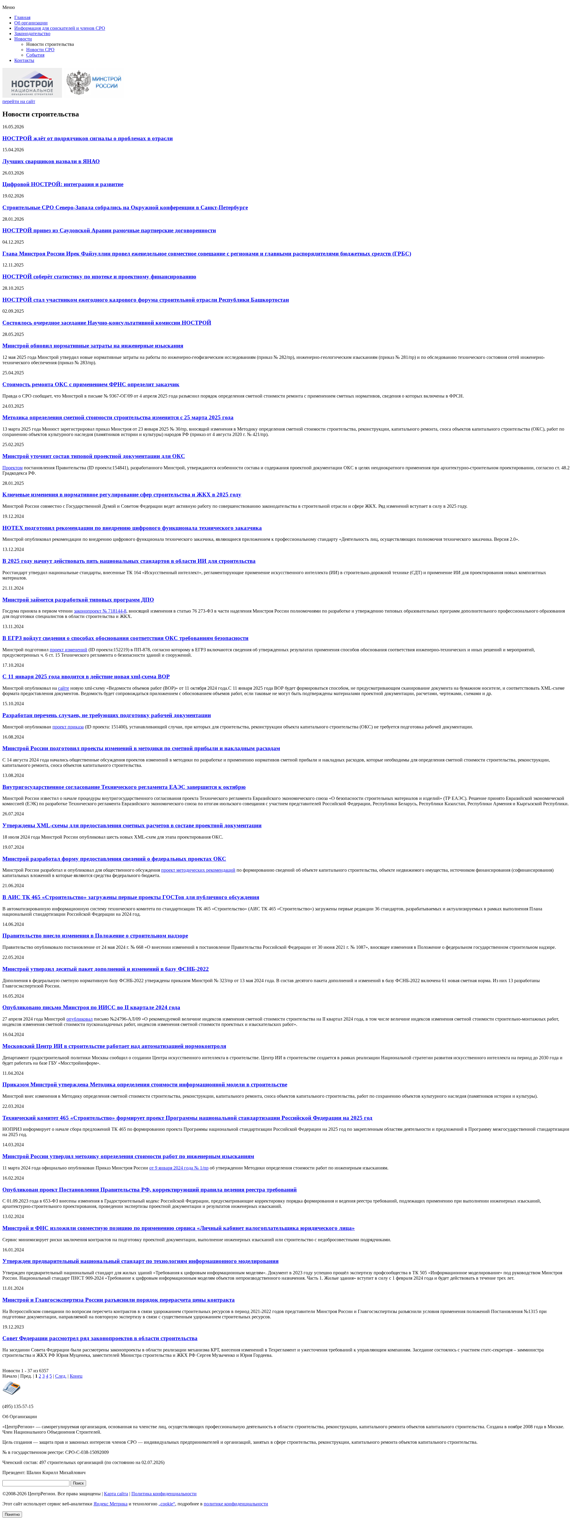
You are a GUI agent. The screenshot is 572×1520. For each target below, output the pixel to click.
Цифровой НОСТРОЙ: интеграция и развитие (62, 184)
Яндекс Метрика (111, 1503)
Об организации (31, 22)
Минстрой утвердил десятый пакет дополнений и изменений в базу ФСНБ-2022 (105, 969)
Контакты (24, 60)
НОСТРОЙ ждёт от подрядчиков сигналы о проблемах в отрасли (87, 138)
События (35, 54)
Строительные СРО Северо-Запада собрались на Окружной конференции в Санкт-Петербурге (125, 207)
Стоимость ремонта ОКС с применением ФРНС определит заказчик (90, 384)
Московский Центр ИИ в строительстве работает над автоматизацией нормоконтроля (114, 1046)
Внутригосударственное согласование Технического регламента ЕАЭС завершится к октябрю (124, 787)
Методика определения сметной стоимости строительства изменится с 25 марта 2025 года (118, 417)
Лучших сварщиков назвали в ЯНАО (51, 161)
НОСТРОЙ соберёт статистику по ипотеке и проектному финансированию (99, 276)
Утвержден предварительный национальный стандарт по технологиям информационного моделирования (140, 1261)
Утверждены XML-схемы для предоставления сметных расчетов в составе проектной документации (132, 825)
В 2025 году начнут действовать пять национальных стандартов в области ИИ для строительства (129, 561)
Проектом (12, 467)
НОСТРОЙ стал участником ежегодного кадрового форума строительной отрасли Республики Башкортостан (145, 300)
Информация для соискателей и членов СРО (59, 28)
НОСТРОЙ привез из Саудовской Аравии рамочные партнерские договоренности (109, 230)
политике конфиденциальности (236, 1503)
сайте (63, 688)
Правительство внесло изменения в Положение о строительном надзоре (95, 935)
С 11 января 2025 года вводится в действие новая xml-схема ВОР (86, 676)
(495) (17, 1406)
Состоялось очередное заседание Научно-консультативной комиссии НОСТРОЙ (106, 323)
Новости (23, 38)
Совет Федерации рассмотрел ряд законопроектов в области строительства (100, 1338)
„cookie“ (166, 1503)
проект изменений (68, 649)
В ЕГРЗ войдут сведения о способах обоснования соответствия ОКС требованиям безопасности (125, 638)
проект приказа (68, 726)
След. (60, 1376)
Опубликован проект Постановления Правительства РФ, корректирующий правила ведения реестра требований (149, 1189)
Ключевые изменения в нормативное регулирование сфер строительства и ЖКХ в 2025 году (121, 494)
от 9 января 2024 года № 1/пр (179, 1167)
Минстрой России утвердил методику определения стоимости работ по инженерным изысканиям (128, 1156)
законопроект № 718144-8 (100, 610)
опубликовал (79, 1018)
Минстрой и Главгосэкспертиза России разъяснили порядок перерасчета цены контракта (118, 1300)
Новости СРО (40, 49)
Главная (22, 17)
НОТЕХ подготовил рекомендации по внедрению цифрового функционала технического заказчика (132, 528)
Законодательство (32, 33)
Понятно (12, 1514)
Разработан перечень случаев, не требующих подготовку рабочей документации (106, 715)
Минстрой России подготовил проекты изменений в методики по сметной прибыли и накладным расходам (141, 748)
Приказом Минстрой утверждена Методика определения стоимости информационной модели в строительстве (144, 1084)
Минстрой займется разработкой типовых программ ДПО (78, 600)
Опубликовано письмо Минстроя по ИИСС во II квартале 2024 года (91, 1007)
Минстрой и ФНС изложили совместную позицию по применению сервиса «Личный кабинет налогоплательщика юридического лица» (178, 1228)
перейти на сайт (18, 101)
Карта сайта (116, 1493)
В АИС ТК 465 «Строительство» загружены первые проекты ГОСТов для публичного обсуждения (130, 897)
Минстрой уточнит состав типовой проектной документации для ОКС (93, 456)
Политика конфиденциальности (164, 1493)
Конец (76, 1376)
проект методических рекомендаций (198, 870)
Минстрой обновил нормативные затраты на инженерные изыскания (92, 345)
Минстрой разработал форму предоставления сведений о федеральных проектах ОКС (114, 859)
